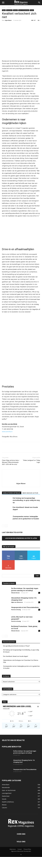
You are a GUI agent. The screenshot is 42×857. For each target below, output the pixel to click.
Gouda (31, 10)
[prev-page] (3, 526)
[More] (22, 25)
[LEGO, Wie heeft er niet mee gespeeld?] (6, 619)
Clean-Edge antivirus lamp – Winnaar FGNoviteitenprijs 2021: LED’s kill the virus (11, 462)
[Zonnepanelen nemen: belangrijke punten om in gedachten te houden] (7, 518)
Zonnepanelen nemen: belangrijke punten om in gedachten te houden (21, 667)
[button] (3, 2)
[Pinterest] (13, 25)
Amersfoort (9, 10)
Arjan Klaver (8, 20)
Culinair (9, 7)
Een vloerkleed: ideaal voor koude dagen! (15, 656)
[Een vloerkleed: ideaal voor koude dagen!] (7, 509)
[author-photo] (21, 481)
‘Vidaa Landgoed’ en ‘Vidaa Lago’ (31, 461)
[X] (8, 25)
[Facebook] (4, 25)
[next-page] (6, 526)
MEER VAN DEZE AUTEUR (30, 493)
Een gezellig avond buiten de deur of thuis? (16, 646)
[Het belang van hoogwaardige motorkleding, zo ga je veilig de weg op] (7, 500)
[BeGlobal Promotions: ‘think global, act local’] (6, 629)
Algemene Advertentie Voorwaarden (21, 851)
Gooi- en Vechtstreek (24, 10)
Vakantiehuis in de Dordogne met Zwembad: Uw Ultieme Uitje (20, 661)
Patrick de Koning (16, 609)
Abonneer (8, 561)
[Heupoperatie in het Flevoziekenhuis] (6, 610)
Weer (4, 702)
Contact (20, 849)
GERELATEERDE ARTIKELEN (11, 493)
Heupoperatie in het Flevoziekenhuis (25, 607)
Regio (4, 10)
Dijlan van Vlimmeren (17, 602)
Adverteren (13, 849)
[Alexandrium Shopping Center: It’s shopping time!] (6, 600)
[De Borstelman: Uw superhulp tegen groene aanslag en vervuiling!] (6, 591)
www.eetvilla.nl (7, 431)
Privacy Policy (27, 849)
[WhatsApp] (17, 25)
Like (8, 551)
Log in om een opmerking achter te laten (21, 538)
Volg (21, 551)
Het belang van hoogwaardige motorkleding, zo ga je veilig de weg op (26, 500)
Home (3, 7)
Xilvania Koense (15, 592)
